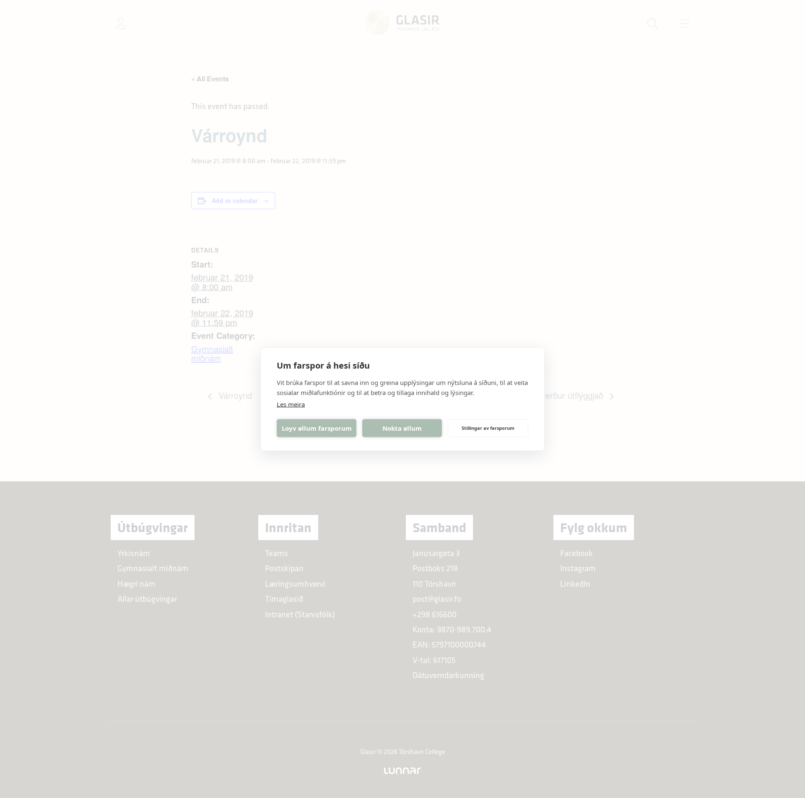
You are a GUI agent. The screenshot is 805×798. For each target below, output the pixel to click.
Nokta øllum (402, 428)
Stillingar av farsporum (488, 428)
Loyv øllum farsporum (317, 428)
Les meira (291, 404)
